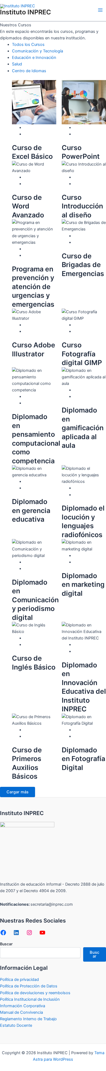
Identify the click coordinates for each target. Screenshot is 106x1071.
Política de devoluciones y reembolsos (35, 992)
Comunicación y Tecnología (37, 51)
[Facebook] (3, 932)
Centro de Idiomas (29, 70)
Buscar (6, 944)
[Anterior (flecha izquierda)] (9, 535)
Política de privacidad (19, 979)
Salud (17, 64)
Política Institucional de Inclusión (30, 999)
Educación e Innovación (34, 57)
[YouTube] (42, 932)
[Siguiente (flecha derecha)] (96, 535)
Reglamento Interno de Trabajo (28, 1018)
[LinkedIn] (16, 932)
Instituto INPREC (25, 12)
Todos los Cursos (28, 44)
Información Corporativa (22, 1005)
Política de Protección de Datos (28, 986)
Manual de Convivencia (21, 1012)
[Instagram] (29, 932)
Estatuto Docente (16, 1025)
